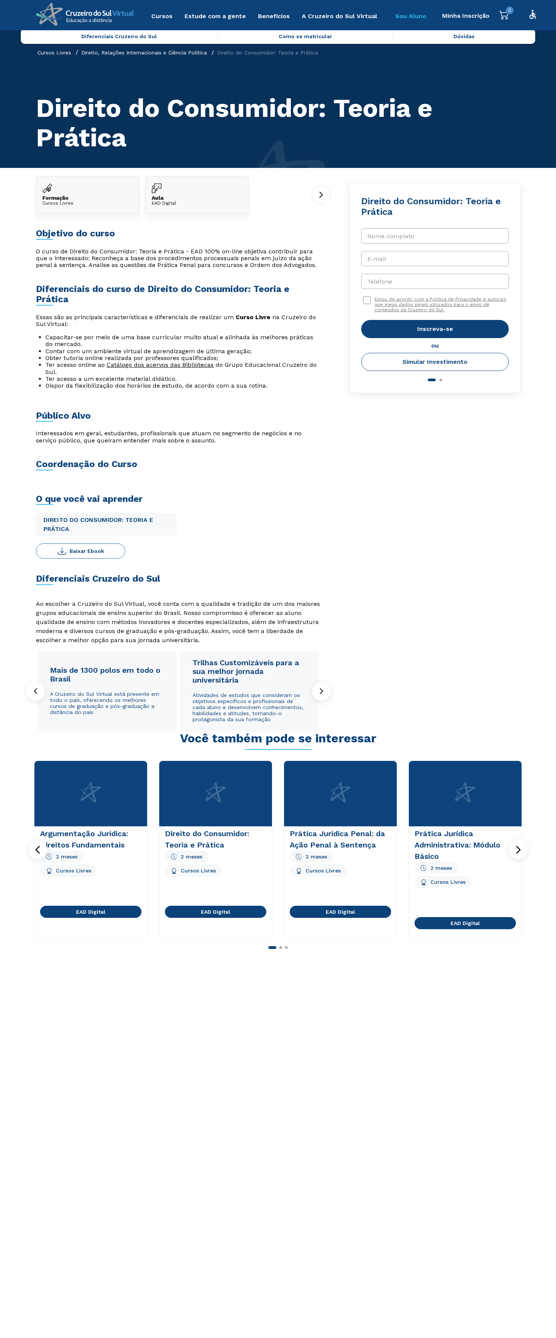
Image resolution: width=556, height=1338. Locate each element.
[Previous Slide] (35, 691)
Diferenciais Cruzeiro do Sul (119, 36)
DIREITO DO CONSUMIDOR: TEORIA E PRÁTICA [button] (98, 524)
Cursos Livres (54, 53)
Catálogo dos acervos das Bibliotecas (160, 364)
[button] (37, 849)
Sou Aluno (410, 16)
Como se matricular (305, 36)
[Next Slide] (321, 691)
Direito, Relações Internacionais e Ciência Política (144, 53)
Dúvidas (464, 36)
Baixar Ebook (87, 551)
